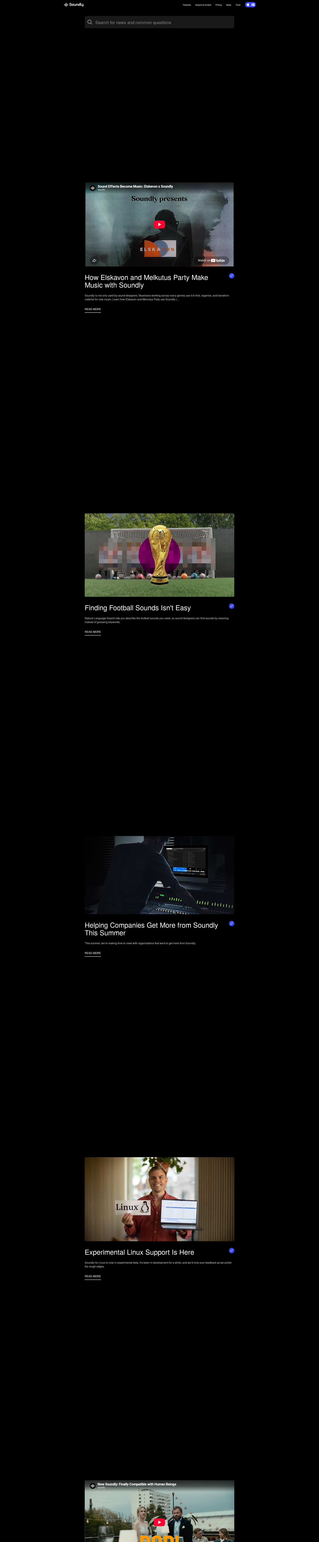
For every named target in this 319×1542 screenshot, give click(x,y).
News (228, 4)
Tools (238, 4)
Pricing (218, 4)
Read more (93, 309)
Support (203, 4)
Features (187, 4)
